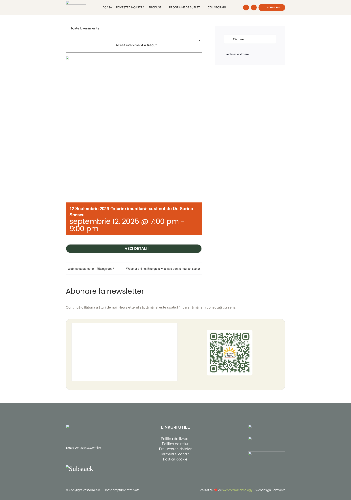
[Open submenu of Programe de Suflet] (201, 7)
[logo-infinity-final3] (76, 2)
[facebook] (68, 458)
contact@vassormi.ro (88, 447)
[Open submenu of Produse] (163, 7)
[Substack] (79, 468)
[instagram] (77, 458)
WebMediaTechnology (237, 490)
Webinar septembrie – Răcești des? (91, 268)
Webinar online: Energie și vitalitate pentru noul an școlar (163, 268)
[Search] (246, 7)
